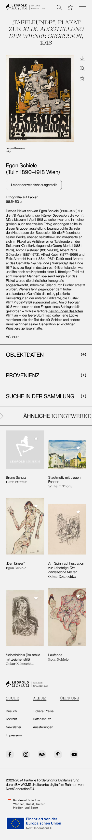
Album (39, 698)
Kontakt (11, 719)
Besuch (11, 711)
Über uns (69, 698)
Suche (12, 698)
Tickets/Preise (43, 711)
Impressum (14, 735)
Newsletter (13, 727)
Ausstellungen (43, 727)
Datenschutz (42, 719)
